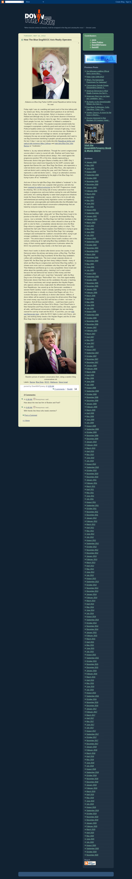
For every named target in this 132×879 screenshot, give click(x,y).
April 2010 (90, 451)
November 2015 (92, 664)
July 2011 (90, 499)
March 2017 (90, 715)
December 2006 (92, 324)
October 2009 (91, 432)
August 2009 (91, 426)
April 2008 (90, 375)
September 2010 (92, 467)
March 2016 (90, 677)
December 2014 (92, 629)
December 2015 (92, 667)
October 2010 (91, 470)
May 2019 (90, 798)
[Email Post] (75, 389)
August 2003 (91, 238)
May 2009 (90, 416)
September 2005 (92, 277)
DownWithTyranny (99, 45)
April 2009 (90, 413)
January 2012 (91, 518)
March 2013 (90, 563)
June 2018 (90, 763)
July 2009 (90, 423)
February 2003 (91, 219)
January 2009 (91, 404)
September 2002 (92, 213)
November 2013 (92, 588)
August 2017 (91, 731)
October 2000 (91, 178)
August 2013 (91, 579)
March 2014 (90, 601)
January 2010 (91, 442)
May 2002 (90, 200)
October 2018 (91, 775)
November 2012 (92, 550)
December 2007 (92, 362)
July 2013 (90, 575)
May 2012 (90, 531)
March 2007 (90, 334)
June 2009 (90, 420)
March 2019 (90, 791)
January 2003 (91, 216)
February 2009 (91, 407)
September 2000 (92, 175)
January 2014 (91, 594)
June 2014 (90, 610)
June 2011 (90, 496)
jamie (94, 40)
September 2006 (92, 315)
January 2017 (91, 709)
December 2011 (92, 515)
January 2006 (91, 289)
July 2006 (90, 308)
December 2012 (92, 553)
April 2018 (90, 756)
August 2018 (91, 769)
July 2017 (90, 728)
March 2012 (90, 524)
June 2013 (90, 572)
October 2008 (91, 394)
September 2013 (92, 582)
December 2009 (92, 439)
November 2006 (92, 321)
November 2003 (92, 248)
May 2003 (90, 229)
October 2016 (91, 699)
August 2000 (91, 172)
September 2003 (92, 242)
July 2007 (90, 347)
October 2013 (91, 585)
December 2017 (92, 744)
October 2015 (91, 661)
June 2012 (90, 534)
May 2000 (90, 165)
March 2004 (90, 254)
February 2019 (91, 788)
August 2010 (91, 464)
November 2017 (92, 740)
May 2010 (90, 455)
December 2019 (92, 820)
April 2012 (90, 528)
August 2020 (91, 845)
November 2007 (92, 359)
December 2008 (92, 401)
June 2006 (90, 305)
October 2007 (91, 356)
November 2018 (92, 779)
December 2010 (92, 477)
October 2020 (91, 852)
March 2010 (90, 448)
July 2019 (90, 804)
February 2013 (91, 559)
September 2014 (92, 620)
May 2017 (90, 721)
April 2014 (90, 604)
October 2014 (91, 623)
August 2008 (91, 388)
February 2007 (91, 331)
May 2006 (90, 302)
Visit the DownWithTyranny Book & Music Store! (97, 148)
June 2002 (90, 204)
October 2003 (91, 245)
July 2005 (90, 270)
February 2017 (91, 712)
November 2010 (92, 474)
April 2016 (90, 680)
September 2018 (92, 772)
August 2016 (91, 693)
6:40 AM (29, 408)
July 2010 (90, 461)
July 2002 (90, 207)
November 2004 (92, 258)
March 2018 (90, 753)
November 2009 (92, 435)
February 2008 (91, 369)
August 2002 (91, 210)
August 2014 (91, 617)
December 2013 (92, 591)
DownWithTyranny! (23, 7)
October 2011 (91, 509)
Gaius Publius (97, 42)
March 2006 (90, 296)
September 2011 (92, 505)
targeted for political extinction (39, 187)
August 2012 (91, 540)
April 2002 (90, 197)
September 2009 (92, 429)
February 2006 (91, 293)
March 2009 (90, 410)
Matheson (54, 382)
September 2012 (92, 543)
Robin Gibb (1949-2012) (95, 77)
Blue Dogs (40, 382)
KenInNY (95, 47)
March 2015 (90, 639)
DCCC (47, 382)
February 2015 (91, 636)
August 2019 (91, 807)
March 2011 (90, 486)
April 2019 (90, 794)
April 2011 (90, 489)
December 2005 (92, 286)
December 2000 (92, 184)
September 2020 (92, 848)
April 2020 (90, 833)
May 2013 (90, 569)
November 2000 (92, 181)
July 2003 (90, 235)
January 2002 (91, 188)
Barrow (32, 382)
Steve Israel (63, 382)
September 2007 (92, 353)
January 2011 (91, 480)
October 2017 (91, 737)
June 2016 (90, 687)
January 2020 (91, 823)
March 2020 (90, 829)
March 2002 (90, 194)
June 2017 (90, 725)
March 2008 (90, 372)
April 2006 (90, 299)
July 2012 (90, 537)
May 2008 (90, 378)
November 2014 (92, 626)
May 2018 (90, 760)
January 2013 (91, 556)
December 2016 (92, 706)
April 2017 (90, 718)
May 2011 (90, 493)
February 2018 (91, 750)
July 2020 (90, 842)
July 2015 (90, 652)
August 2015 (91, 655)
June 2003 (90, 232)
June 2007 (90, 343)
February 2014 (91, 598)
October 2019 (91, 814)
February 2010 (91, 445)
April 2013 (90, 566)
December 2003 (92, 251)
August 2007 (91, 350)
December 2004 (92, 261)
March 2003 (90, 223)
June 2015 (90, 648)
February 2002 (91, 191)
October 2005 (91, 280)
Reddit (69, 389)
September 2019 (92, 810)
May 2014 (90, 607)
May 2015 (90, 645)
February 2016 (91, 674)
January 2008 (91, 366)
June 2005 (90, 267)
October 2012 (91, 547)
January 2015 (91, 633)
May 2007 (90, 340)
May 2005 (90, 264)
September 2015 (92, 658)
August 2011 (91, 502)
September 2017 (92, 734)
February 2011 (91, 483)
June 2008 (90, 381)
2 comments (60, 389)
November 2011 (92, 512)
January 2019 (91, 785)
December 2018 (92, 782)
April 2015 (90, 642)
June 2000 (90, 169)
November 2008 (92, 397)
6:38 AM (29, 399)
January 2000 (91, 162)
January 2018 (91, 747)
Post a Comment (30, 415)
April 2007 (90, 337)
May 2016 (90, 683)
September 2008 (92, 391)
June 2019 (90, 801)
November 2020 (92, 855)
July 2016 (90, 690)
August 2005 (91, 273)
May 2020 (90, 836)
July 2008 (90, 385)
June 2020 (90, 839)
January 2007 (91, 327)
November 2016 (92, 702)
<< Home (26, 421)
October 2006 (91, 318)
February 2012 (91, 521)
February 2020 (91, 826)
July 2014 (90, 613)
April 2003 (90, 226)
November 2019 (92, 817)
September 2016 (92, 696)
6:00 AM (51, 386)
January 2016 (91, 671)
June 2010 (90, 458)
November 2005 (92, 283)
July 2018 (90, 766)
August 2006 (91, 312)
